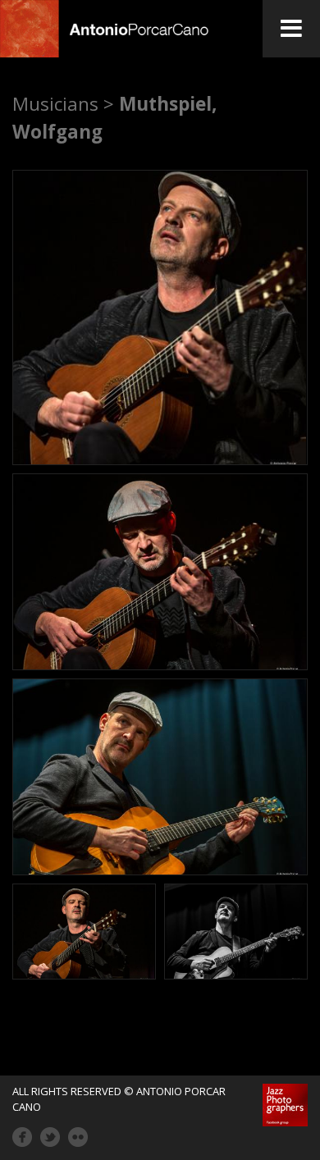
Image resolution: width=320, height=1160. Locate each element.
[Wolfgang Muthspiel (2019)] (160, 317)
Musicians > (63, 103)
